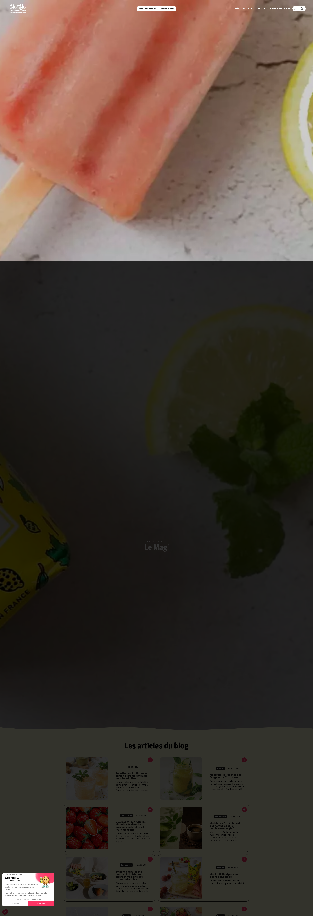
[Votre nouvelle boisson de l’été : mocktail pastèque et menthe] (150, 909)
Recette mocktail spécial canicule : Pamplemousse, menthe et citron (132, 776)
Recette (220, 768)
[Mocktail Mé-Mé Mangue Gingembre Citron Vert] (244, 759)
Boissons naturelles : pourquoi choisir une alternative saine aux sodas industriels (129, 875)
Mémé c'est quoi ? (244, 9)
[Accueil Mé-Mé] (56, 8)
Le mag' (261, 9)
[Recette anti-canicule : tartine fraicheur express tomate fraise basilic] (244, 909)
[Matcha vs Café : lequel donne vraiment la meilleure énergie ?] (244, 809)
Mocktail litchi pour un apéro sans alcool (224, 875)
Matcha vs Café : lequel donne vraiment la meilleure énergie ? (225, 826)
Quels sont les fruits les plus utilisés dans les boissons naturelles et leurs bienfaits (131, 825)
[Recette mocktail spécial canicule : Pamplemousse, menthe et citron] (150, 759)
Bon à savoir (126, 815)
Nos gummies (167, 9)
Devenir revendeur (280, 9)
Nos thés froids (147, 9)
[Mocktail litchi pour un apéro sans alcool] (244, 859)
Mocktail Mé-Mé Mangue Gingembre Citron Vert (226, 776)
